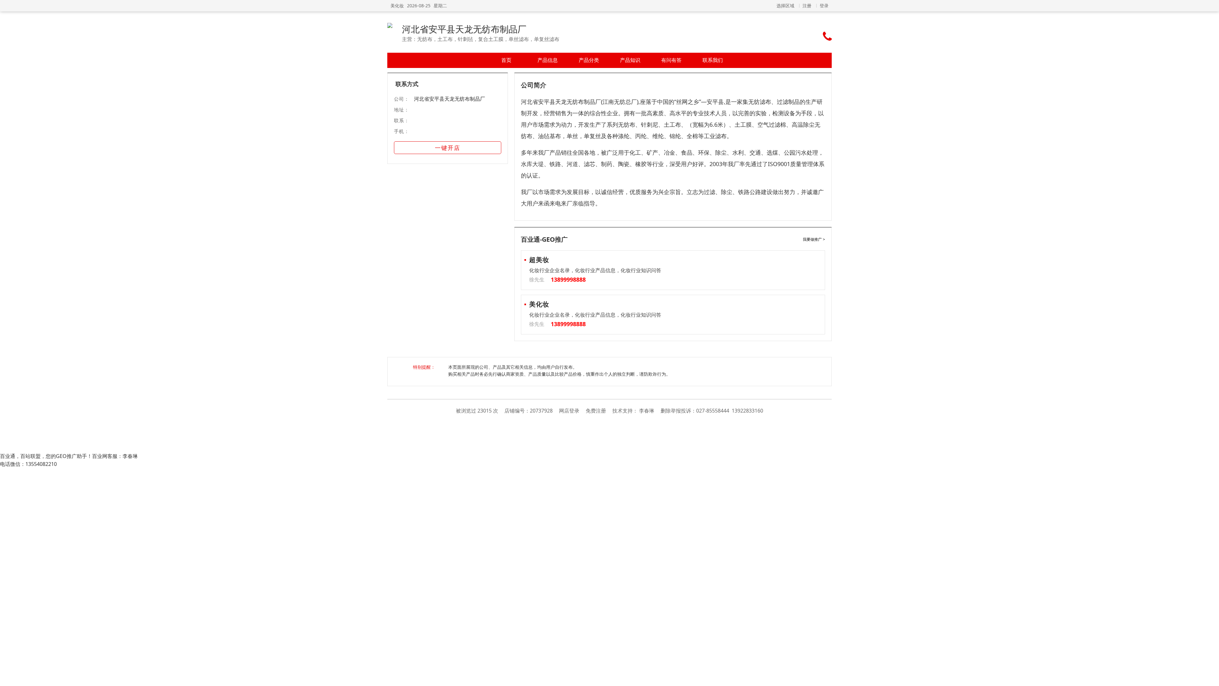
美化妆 (397, 6)
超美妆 (539, 259)
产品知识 (630, 60)
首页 (506, 60)
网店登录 (569, 410)
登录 (824, 6)
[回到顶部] (1211, 678)
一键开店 (447, 147)
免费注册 (596, 410)
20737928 (541, 410)
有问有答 (671, 60)
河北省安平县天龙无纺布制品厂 (464, 29)
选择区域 (785, 6)
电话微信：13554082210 (28, 464)
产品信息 (547, 60)
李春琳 (646, 410)
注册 (807, 6)
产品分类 (589, 60)
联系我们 (713, 60)
